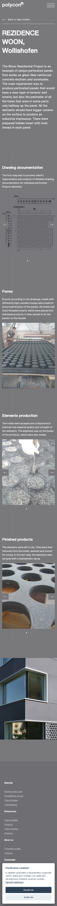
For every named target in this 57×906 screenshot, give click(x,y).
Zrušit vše (28, 897)
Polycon (12, 4)
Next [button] (51, 224)
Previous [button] (5, 224)
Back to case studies (19, 20)
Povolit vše (29, 890)
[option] (28, 224)
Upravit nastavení (15, 882)
